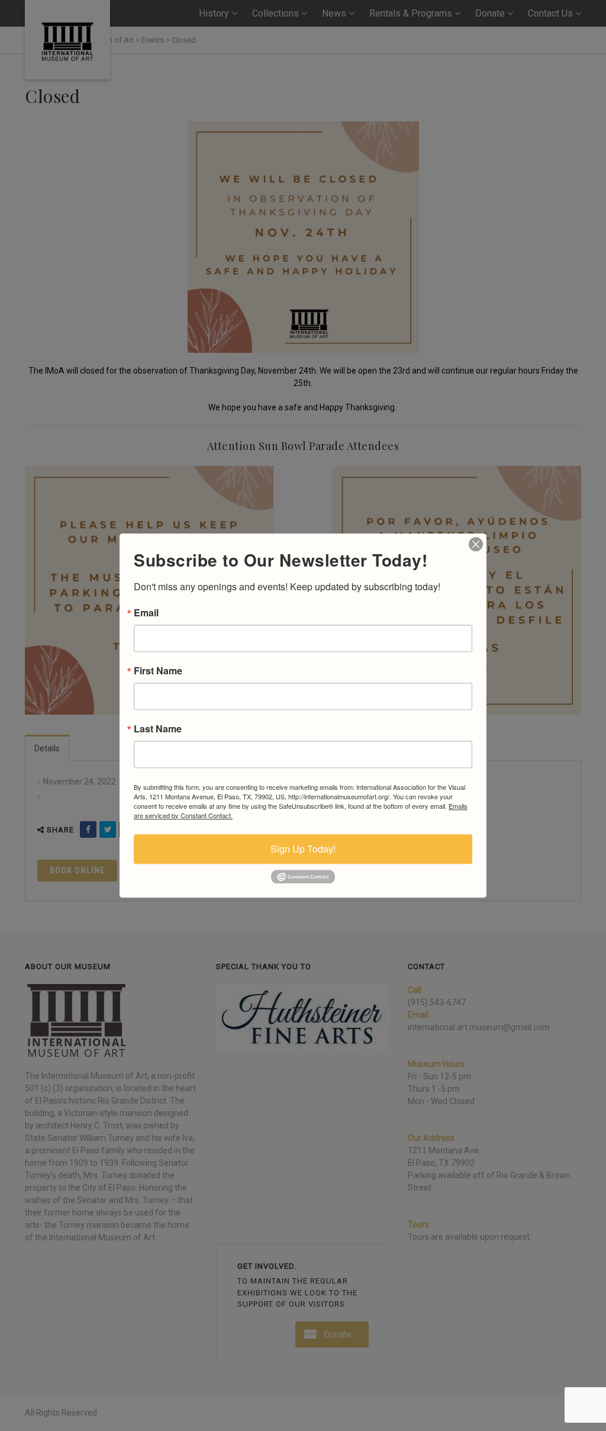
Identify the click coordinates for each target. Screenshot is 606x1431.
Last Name (158, 729)
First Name (158, 671)
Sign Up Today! (303, 849)
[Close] (476, 544)
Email (146, 613)
